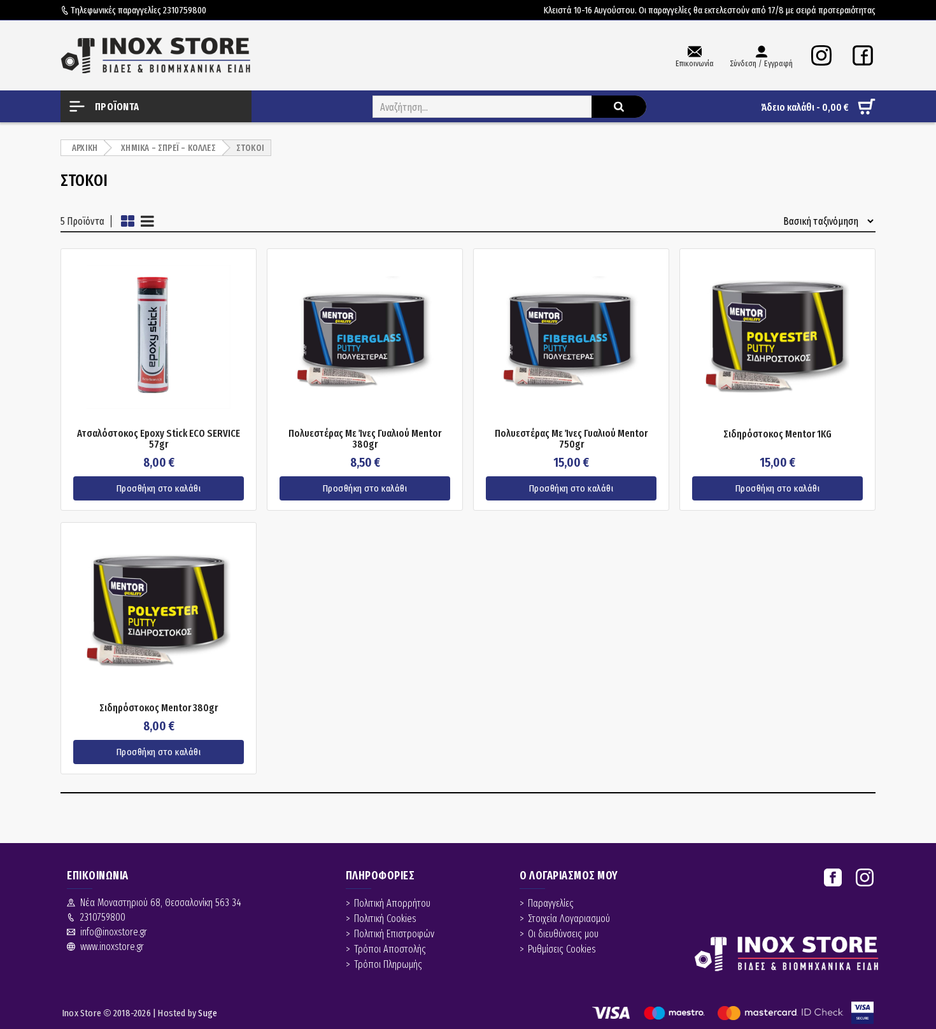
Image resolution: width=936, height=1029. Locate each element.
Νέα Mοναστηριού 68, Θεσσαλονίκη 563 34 (160, 903)
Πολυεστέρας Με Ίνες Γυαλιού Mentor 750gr (571, 439)
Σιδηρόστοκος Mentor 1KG (777, 434)
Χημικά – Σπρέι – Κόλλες (168, 148)
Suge (207, 1013)
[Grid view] (128, 221)
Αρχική (84, 148)
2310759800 (184, 10)
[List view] (147, 221)
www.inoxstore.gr (112, 946)
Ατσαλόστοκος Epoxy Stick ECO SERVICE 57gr (158, 439)
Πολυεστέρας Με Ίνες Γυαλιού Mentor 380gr (364, 439)
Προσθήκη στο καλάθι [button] (159, 488)
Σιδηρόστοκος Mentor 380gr (158, 708)
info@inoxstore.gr (113, 932)
